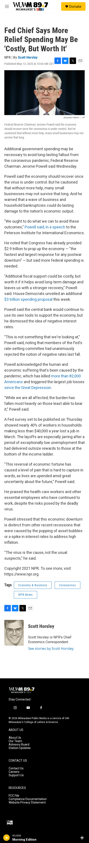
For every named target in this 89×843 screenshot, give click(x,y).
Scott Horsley (28, 57)
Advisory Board (19, 744)
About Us (15, 737)
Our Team (15, 741)
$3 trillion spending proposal (28, 299)
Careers (14, 771)
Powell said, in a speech (45, 227)
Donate (75, 6)
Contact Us (16, 768)
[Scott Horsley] (14, 633)
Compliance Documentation (28, 799)
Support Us (16, 775)
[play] (6, 837)
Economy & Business (32, 585)
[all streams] (83, 837)
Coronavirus (67, 585)
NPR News (25, 594)
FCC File (14, 795)
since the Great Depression (27, 387)
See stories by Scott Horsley (50, 648)
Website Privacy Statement (27, 802)
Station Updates (20, 748)
